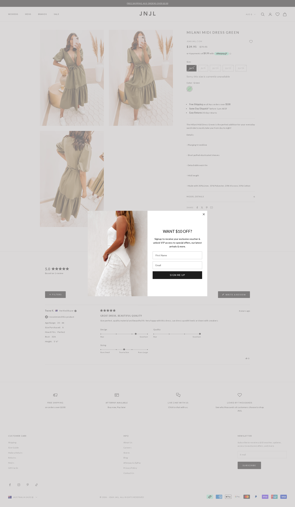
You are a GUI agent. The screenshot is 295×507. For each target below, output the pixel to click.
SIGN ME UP (177, 275)
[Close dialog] (204, 214)
